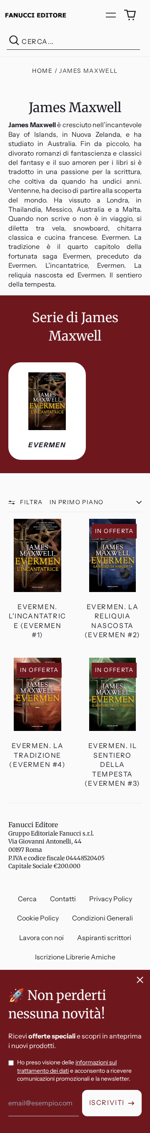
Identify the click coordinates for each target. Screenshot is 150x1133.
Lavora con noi (41, 937)
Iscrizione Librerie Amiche (75, 957)
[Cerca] (14, 41)
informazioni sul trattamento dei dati (67, 1066)
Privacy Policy (110, 899)
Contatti (63, 899)
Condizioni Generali (102, 918)
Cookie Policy (38, 918)
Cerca (27, 899)
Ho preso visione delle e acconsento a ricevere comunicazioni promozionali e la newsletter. (74, 1070)
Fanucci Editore (33, 824)
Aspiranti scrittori (104, 937)
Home (42, 70)
